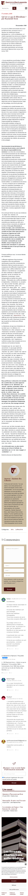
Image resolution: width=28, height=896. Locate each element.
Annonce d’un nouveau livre (12, 794)
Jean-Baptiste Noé (15, 802)
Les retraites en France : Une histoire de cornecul (12, 808)
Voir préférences (14, 889)
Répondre (10, 648)
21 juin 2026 (5, 811)
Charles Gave (14, 796)
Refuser (14, 885)
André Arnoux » (18, 315)
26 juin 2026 (5, 802)
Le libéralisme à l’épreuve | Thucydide (13, 655)
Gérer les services (13, 876)
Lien (18, 648)
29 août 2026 (6, 796)
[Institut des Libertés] (14, 3)
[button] (25, 864)
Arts (12, 529)
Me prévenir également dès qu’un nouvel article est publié (12, 778)
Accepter (14, 881)
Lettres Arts (19, 529)
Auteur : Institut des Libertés (13, 479)
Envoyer (9, 589)
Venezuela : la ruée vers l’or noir (14, 801)
